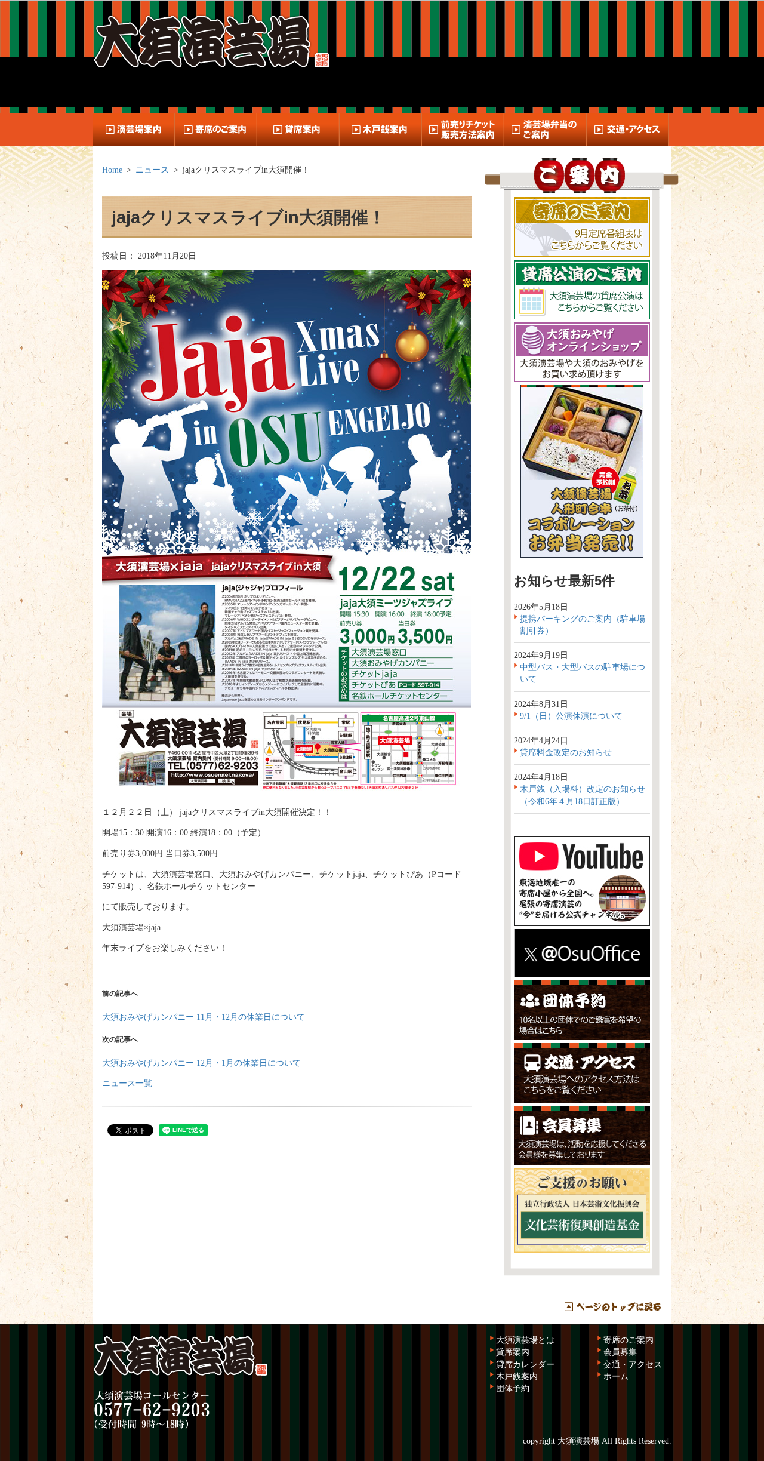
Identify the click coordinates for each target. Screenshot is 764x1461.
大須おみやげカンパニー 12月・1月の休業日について (201, 1063)
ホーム (616, 1376)
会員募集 (620, 1352)
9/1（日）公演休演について (571, 716)
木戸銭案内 (517, 1376)
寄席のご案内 (628, 1340)
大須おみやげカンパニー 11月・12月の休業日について (203, 1017)
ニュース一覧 (127, 1083)
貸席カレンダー (525, 1364)
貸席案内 (512, 1352)
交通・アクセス (632, 1364)
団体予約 (512, 1388)
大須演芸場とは (525, 1340)
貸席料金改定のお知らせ (566, 752)
